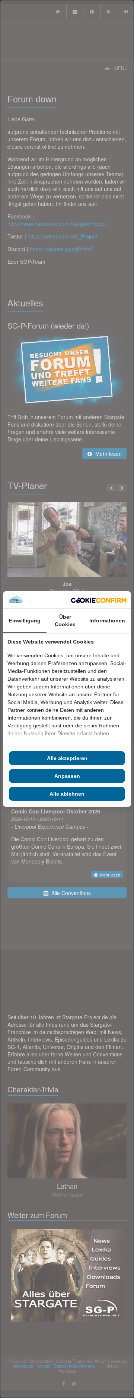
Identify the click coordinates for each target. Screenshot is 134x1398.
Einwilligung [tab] (25, 621)
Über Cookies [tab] (65, 620)
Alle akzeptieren (67, 758)
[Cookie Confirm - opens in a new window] (99, 599)
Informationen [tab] (107, 621)
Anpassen (67, 776)
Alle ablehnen (67, 794)
